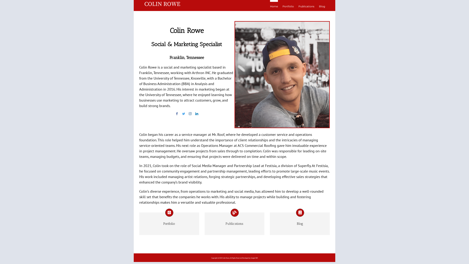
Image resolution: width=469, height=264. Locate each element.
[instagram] (190, 113)
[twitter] (183, 113)
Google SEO (254, 258)
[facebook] (177, 113)
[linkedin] (196, 113)
